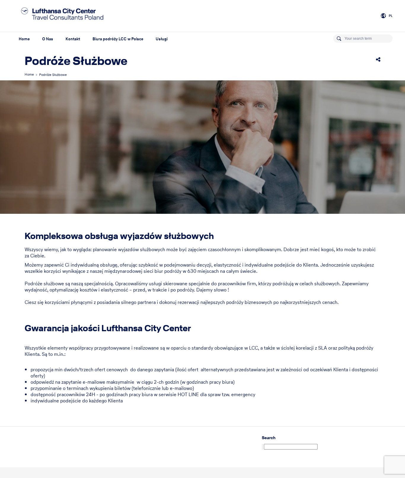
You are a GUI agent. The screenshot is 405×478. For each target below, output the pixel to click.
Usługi (162, 39)
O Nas (47, 39)
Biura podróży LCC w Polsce (118, 39)
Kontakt (73, 39)
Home (24, 39)
